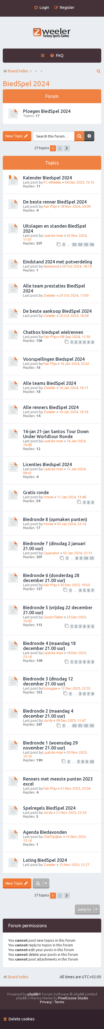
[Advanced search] (89, 136)
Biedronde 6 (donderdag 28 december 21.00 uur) (51, 578)
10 (86, 558)
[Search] (79, 136)
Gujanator (52, 553)
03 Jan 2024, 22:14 (71, 524)
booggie (50, 688)
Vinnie (49, 497)
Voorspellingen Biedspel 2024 (54, 359)
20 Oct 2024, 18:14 (77, 266)
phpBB (32, 994)
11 (91, 558)
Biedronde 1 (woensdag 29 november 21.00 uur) (50, 745)
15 (86, 244)
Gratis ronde (36, 492)
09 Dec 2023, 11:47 (71, 720)
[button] (67, 148)
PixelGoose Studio (73, 998)
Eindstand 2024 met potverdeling (57, 261)
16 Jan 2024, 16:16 (73, 412)
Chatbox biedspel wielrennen (53, 332)
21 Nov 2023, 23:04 (75, 788)
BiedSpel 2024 (26, 84)
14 (80, 244)
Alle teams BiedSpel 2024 (49, 383)
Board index (18, 977)
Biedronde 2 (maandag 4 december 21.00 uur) (48, 713)
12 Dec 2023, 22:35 (75, 688)
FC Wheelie (52, 182)
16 (91, 244)
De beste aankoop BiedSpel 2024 (57, 311)
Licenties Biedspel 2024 (47, 464)
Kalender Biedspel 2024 (47, 177)
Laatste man (53, 235)
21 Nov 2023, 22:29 (71, 812)
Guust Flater (53, 617)
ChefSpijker (53, 837)
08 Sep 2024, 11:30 (75, 337)
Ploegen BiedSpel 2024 (46, 111)
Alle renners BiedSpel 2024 (50, 407)
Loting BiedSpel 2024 (45, 860)
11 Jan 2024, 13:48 (71, 497)
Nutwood (51, 266)
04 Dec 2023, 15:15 (79, 182)
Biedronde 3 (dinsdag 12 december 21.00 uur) (48, 681)
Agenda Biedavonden (45, 832)
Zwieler (50, 295)
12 (86, 725)
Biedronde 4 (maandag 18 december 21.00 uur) (49, 646)
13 (74, 244)
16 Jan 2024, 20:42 (74, 363)
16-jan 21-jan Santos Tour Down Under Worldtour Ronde (56, 434)
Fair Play (50, 206)
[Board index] (52, 33)
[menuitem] (41, 7)
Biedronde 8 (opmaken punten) (55, 519)
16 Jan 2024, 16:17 (73, 388)
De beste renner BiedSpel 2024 (55, 201)
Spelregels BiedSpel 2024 (49, 808)
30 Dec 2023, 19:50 (75, 585)
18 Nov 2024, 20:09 (75, 206)
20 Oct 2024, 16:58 (73, 315)
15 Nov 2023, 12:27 (74, 865)
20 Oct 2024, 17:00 (73, 295)
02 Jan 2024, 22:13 (77, 553)
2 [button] (60, 148)
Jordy (48, 720)
